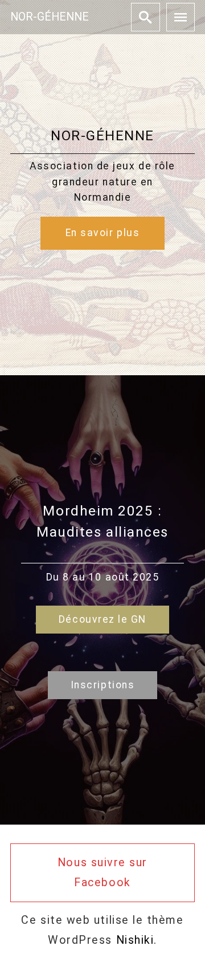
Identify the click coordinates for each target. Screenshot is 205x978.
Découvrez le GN (102, 619)
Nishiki (135, 940)
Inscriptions (102, 685)
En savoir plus (102, 232)
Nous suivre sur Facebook (102, 872)
